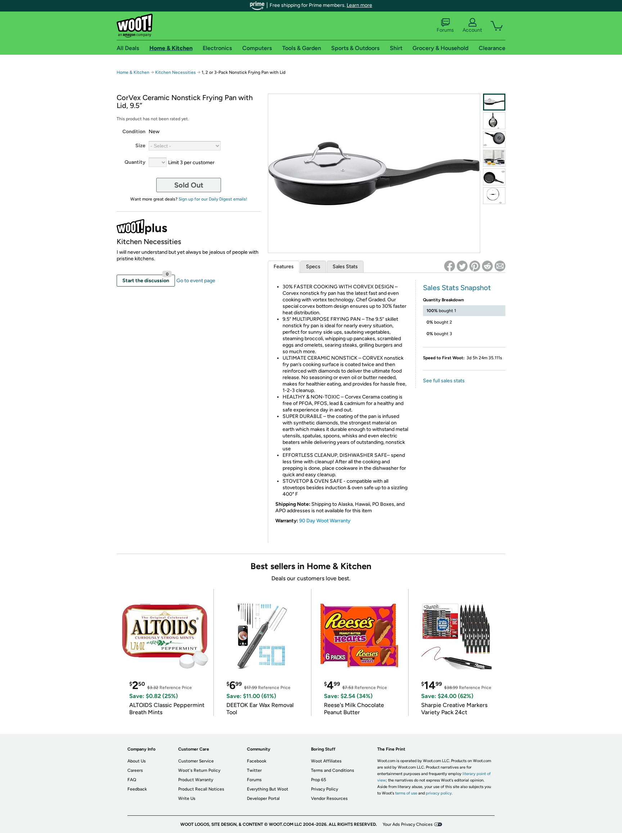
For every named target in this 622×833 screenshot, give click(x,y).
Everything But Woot (267, 789)
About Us (136, 761)
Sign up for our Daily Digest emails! (213, 199)
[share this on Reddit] (487, 266)
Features (284, 267)
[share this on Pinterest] (474, 266)
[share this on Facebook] (449, 266)
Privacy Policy (324, 789)
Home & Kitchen (133, 72)
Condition (133, 132)
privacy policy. (439, 793)
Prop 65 (318, 779)
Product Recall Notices (201, 789)
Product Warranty (195, 779)
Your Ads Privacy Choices (408, 824)
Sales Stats (345, 267)
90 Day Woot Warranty (325, 521)
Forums (445, 30)
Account (472, 30)
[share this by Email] (500, 266)
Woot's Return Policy (199, 770)
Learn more (359, 5)
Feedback (137, 789)
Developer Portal (263, 798)
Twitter (254, 770)
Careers (135, 770)
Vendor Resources (329, 798)
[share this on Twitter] (462, 266)
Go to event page (195, 281)
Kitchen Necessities (175, 72)
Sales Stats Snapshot (457, 287)
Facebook (256, 761)
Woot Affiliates (326, 761)
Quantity (135, 162)
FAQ (131, 779)
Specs (313, 267)
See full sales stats (444, 381)
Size (140, 146)
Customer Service (196, 761)
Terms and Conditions (332, 770)
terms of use (406, 793)
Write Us (186, 798)
